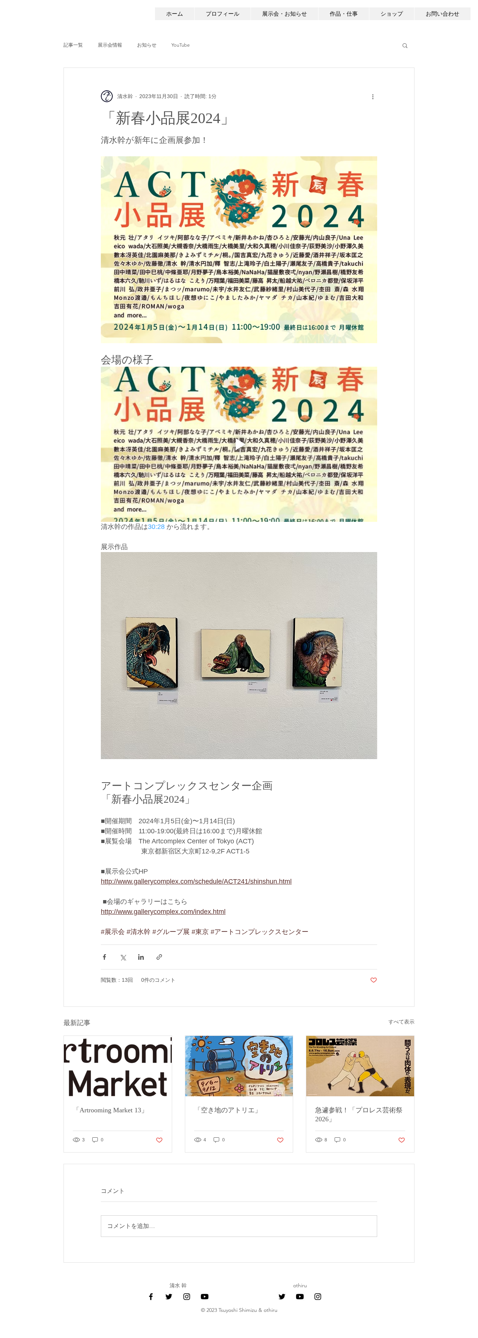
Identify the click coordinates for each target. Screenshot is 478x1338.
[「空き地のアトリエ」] (239, 1066)
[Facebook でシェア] (104, 957)
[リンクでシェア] (159, 957)
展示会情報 (110, 45)
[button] (405, 45)
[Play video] (239, 444)
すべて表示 (401, 1022)
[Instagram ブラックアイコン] (186, 1296)
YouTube (180, 45)
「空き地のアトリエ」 (227, 1110)
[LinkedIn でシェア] (141, 957)
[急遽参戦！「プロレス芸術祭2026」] (360, 1066)
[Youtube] (204, 1296)
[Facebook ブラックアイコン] (150, 1296)
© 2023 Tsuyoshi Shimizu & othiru (239, 1310)
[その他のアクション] (372, 96)
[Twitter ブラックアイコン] (168, 1296)
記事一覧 (73, 45)
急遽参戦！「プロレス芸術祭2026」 (359, 1114)
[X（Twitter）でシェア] (122, 957)
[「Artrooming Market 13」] (118, 1066)
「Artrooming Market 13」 (110, 1110)
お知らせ (146, 45)
